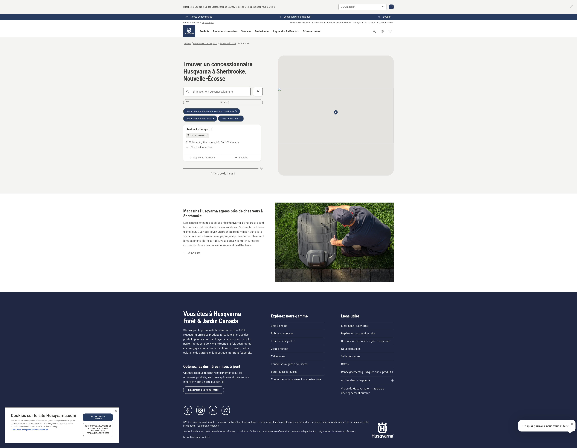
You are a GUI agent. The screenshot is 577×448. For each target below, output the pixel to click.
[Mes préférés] (390, 31)
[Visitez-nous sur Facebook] (187, 410)
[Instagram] (200, 410)
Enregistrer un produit (364, 22)
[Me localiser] (258, 91)
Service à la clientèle (300, 22)
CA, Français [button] (208, 22)
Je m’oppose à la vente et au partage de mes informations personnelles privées (98, 429)
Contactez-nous (385, 22)
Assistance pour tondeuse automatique (331, 22)
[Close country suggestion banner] (571, 6)
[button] (204, 31)
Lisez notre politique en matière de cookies (30, 429)
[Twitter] (225, 410)
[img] (197, 135)
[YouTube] (213, 410)
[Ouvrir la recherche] (374, 31)
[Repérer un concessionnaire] (382, 31)
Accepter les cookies (98, 417)
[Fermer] (115, 411)
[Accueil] (189, 31)
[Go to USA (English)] (391, 7)
